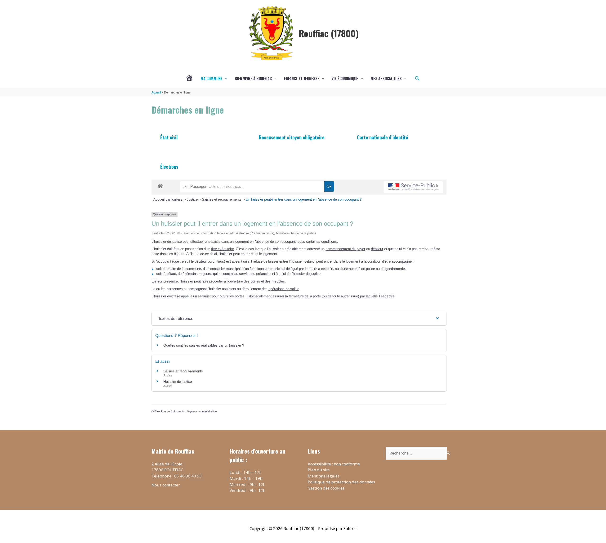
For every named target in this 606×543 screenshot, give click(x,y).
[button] (417, 78)
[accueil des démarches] (160, 185)
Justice (193, 199)
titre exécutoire (222, 249)
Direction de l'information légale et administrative (185, 411)
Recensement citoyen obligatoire (292, 137)
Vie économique (345, 78)
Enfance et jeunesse (301, 78)
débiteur (377, 249)
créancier (263, 274)
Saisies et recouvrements (222, 199)
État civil (169, 137)
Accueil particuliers (168, 199)
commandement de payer (345, 249)
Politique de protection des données (341, 482)
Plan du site (319, 469)
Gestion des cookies (326, 488)
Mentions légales (323, 476)
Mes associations (386, 78)
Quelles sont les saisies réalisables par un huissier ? (203, 345)
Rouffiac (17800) (329, 33)
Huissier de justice (177, 382)
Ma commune (212, 78)
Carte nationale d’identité (382, 137)
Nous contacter (166, 485)
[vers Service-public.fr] (413, 187)
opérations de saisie (283, 289)
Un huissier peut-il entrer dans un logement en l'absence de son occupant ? (303, 199)
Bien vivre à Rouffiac (253, 78)
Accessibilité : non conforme (334, 464)
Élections (169, 166)
